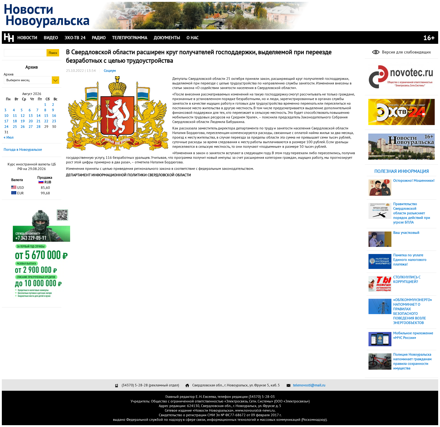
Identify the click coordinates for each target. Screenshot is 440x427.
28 (38, 126)
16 (54, 115)
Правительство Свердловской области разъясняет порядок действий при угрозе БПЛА (411, 212)
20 (31, 121)
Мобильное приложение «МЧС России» (413, 335)
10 (6, 115)
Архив (9, 74)
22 (46, 121)
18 (15, 121)
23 (54, 121)
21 (38, 121)
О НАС (193, 38)
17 (6, 121)
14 (38, 115)
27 (31, 126)
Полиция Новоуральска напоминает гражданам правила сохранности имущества (412, 361)
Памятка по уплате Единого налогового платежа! (409, 259)
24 (6, 126)
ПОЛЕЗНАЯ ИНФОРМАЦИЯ (401, 171)
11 (15, 115)
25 (15, 126)
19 (23, 121)
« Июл (9, 137)
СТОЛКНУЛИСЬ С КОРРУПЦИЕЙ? (406, 279)
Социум (110, 70)
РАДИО (99, 38)
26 (23, 126)
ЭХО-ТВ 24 (75, 38)
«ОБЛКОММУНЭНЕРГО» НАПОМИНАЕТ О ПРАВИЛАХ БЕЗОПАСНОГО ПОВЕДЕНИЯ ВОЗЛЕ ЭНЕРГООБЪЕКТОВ (412, 311)
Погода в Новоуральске (23, 149)
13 (31, 115)
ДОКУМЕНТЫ (167, 38)
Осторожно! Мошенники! (413, 180)
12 (23, 115)
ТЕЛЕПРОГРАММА (129, 38)
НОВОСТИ (27, 38)
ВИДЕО (51, 38)
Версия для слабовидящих (406, 52)
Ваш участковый (406, 232)
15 (46, 115)
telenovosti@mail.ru (309, 385)
